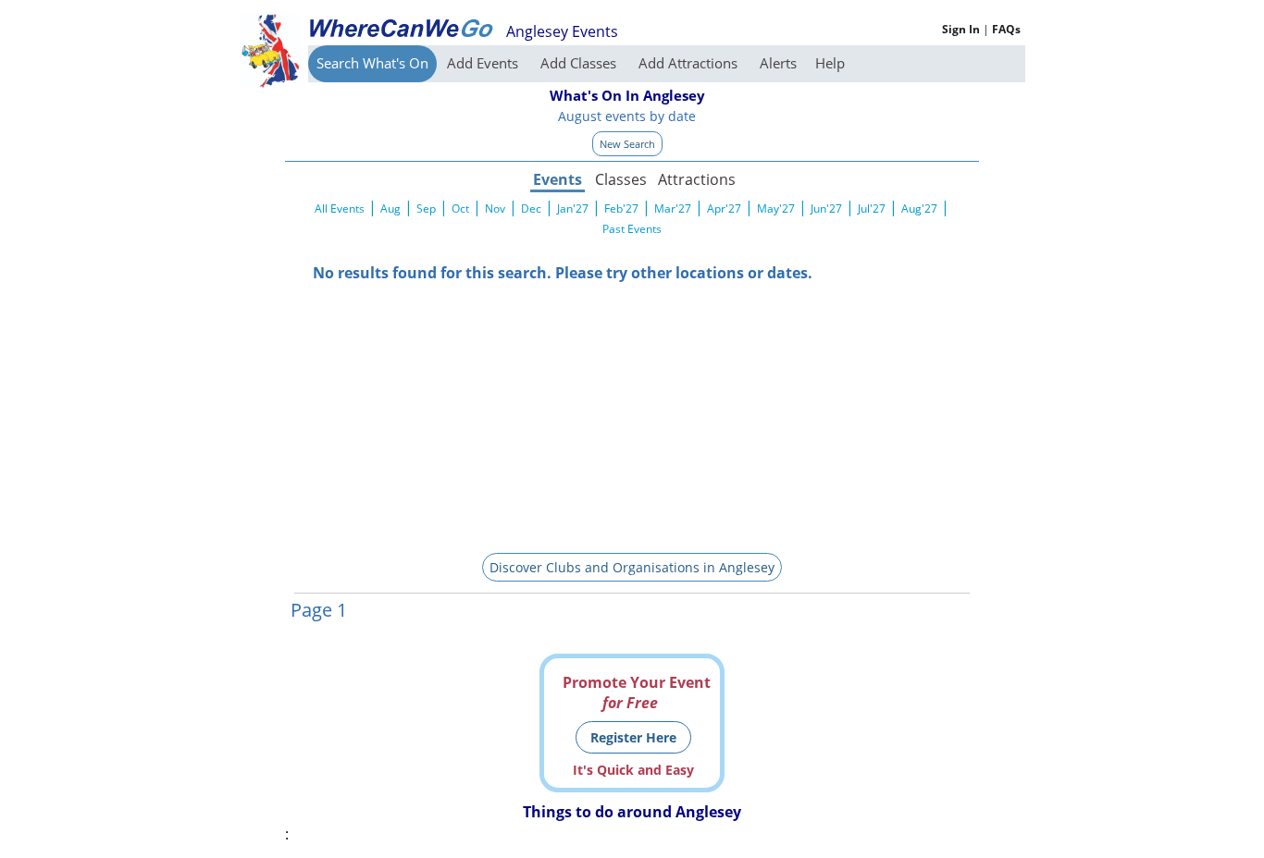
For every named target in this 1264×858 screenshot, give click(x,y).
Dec (531, 208)
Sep (426, 208)
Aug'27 (919, 208)
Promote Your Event (637, 692)
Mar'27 (672, 208)
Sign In (961, 29)
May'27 (776, 208)
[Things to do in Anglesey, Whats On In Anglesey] (400, 27)
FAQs (1006, 29)
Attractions (696, 179)
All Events (340, 208)
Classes (621, 179)
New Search (627, 144)
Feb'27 (621, 208)
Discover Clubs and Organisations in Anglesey (632, 567)
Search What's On (372, 63)
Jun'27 (826, 208)
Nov (495, 208)
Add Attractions (689, 63)
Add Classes (580, 63)
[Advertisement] (632, 412)
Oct (460, 208)
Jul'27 (872, 208)
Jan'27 (573, 208)
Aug (390, 208)
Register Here (633, 737)
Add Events (484, 63)
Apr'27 (724, 208)
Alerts (778, 63)
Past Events (632, 229)
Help (830, 63)
